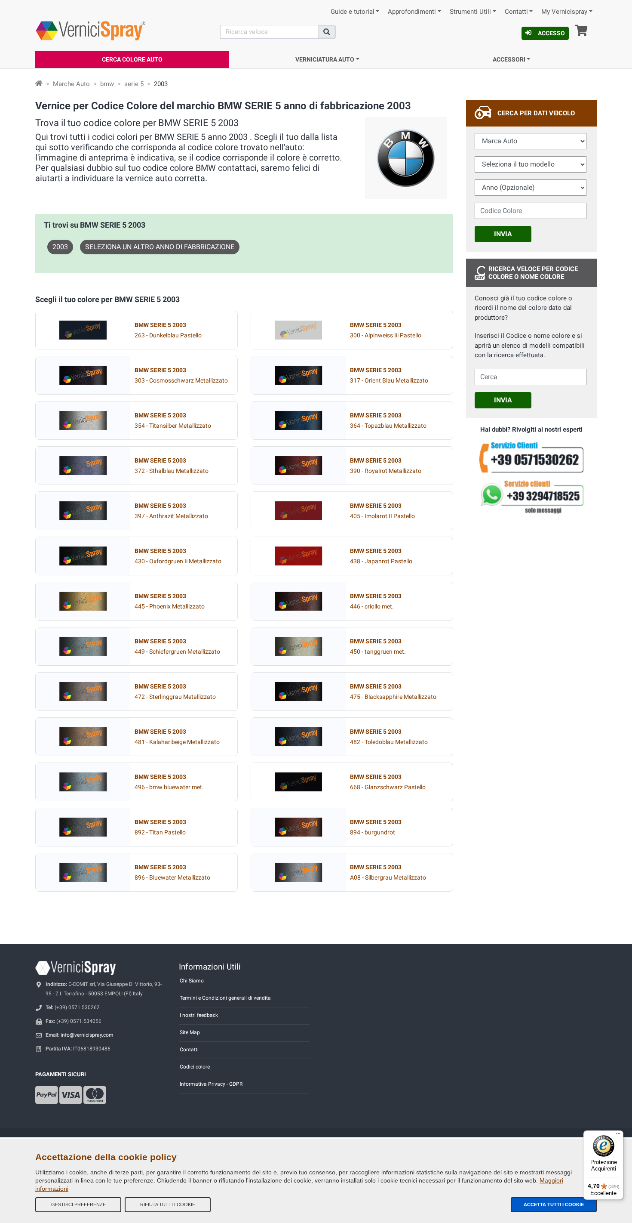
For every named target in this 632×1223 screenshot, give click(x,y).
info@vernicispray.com (87, 1035)
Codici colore (195, 1067)
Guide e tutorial (352, 11)
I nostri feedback (199, 1015)
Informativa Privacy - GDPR (211, 1084)
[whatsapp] (531, 497)
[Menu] (618, 1135)
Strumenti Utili (470, 11)
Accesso (551, 33)
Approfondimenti (412, 11)
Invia (503, 234)
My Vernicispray (564, 11)
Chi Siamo (192, 981)
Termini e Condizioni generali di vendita (225, 998)
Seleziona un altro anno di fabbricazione (159, 247)
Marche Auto (71, 84)
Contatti (516, 11)
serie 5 (134, 84)
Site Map (190, 1032)
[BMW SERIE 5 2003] (83, 330)
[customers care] (531, 457)
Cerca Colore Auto (132, 59)
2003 (60, 247)
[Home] (39, 84)
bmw (107, 84)
